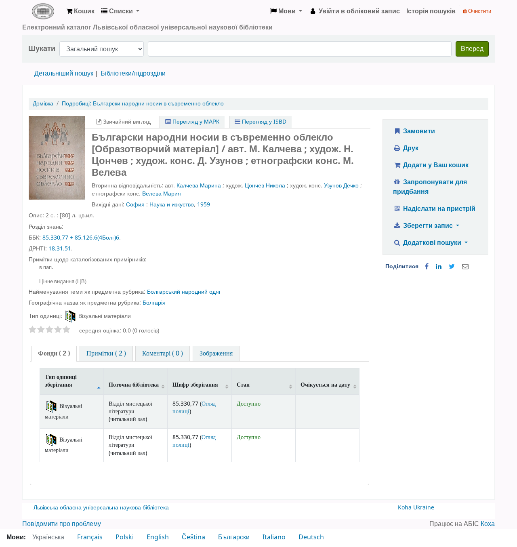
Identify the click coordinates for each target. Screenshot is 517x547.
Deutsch (311, 537)
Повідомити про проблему (61, 524)
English (158, 537)
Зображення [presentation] (216, 353)
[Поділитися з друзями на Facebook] (426, 266)
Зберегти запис (427, 226)
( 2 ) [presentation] (54, 353)
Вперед (472, 49)
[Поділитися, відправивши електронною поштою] (465, 266)
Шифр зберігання (195, 385)
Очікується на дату (325, 385)
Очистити (479, 11)
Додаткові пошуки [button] (432, 243)
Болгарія (154, 303)
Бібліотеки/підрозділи (133, 73)
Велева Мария (161, 193)
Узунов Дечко (341, 185)
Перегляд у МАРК (195, 122)
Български (234, 537)
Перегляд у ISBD (263, 122)
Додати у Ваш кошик (435, 165)
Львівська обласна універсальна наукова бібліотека (101, 507)
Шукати (41, 48)
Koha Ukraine (416, 507)
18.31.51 (59, 248)
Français (90, 537)
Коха (488, 524)
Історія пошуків (431, 11)
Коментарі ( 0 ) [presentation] (162, 353)
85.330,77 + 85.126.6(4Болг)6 (80, 238)
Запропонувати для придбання (430, 187)
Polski (125, 537)
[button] (80, 11)
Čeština (193, 537)
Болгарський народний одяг (184, 292)
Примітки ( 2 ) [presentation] (106, 353)
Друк (409, 148)
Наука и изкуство (171, 204)
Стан (243, 385)
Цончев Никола (265, 185)
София (135, 204)
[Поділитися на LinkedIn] (438, 266)
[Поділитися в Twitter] (451, 266)
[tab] (54, 354)
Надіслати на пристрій (438, 209)
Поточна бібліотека (134, 385)
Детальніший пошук (63, 73)
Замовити (418, 131)
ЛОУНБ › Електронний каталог (43, 11)
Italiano (274, 537)
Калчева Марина (199, 185)
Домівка (43, 103)
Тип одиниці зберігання (61, 381)
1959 (203, 204)
